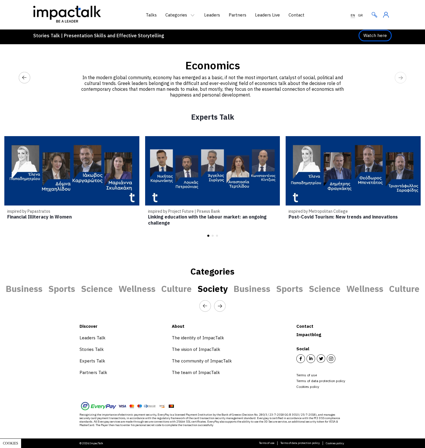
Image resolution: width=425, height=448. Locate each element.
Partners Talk (93, 372)
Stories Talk (92, 349)
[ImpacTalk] (67, 21)
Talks (151, 15)
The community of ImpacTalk (202, 361)
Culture (176, 288)
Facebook (300, 358)
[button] (208, 236)
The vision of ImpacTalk (196, 349)
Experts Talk (92, 361)
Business (24, 288)
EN (353, 15)
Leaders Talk (93, 337)
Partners (237, 15)
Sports (61, 288)
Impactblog (308, 334)
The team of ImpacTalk (196, 372)
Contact (296, 15)
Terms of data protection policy (320, 381)
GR (360, 15)
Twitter (321, 358)
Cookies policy (307, 386)
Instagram (331, 358)
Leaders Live (267, 15)
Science (97, 288)
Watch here (375, 35)
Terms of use (306, 375)
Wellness (137, 288)
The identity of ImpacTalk (198, 337)
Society (212, 288)
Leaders (212, 15)
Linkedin (310, 358)
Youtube (341, 358)
